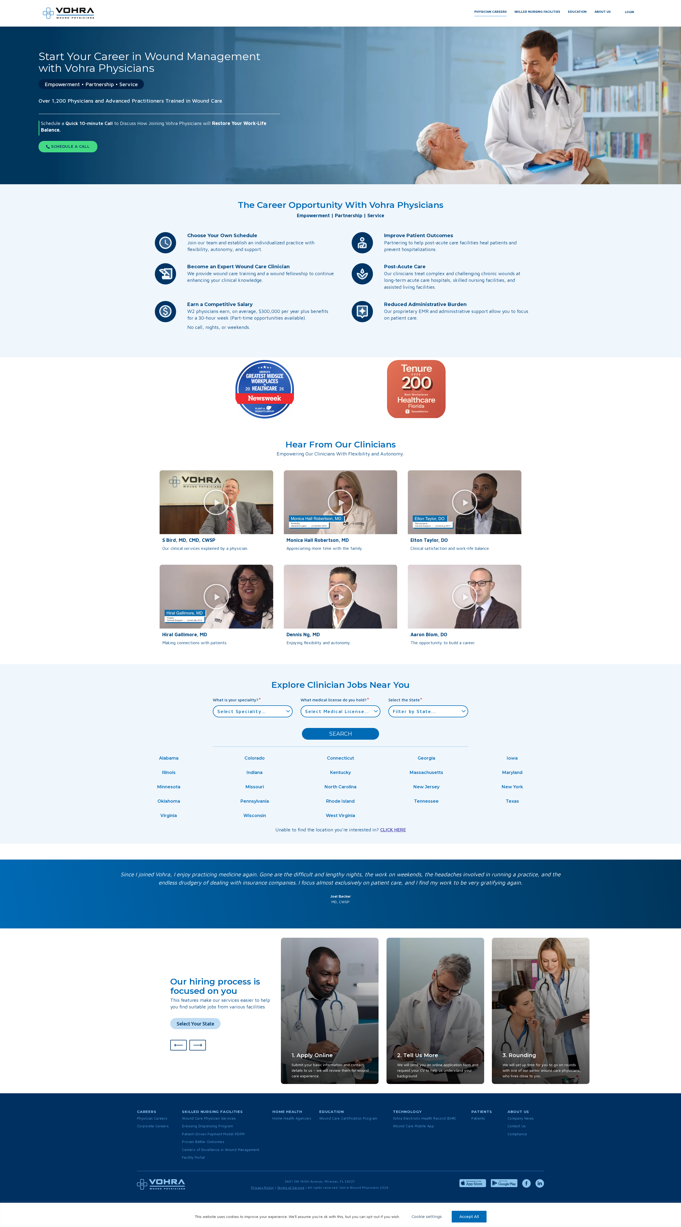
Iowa (512, 758)
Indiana (255, 772)
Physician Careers (490, 12)
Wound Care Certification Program (348, 1118)
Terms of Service (291, 1188)
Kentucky (340, 772)
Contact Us (517, 1126)
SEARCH (340, 734)
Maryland (512, 772)
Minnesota (168, 786)
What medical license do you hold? (335, 699)
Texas (512, 801)
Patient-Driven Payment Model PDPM (213, 1134)
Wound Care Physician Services (209, 1118)
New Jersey (426, 786)
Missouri (255, 786)
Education (577, 12)
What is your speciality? (237, 699)
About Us (603, 12)
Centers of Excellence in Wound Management (220, 1150)
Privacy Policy (262, 1188)
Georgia (426, 758)
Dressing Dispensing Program (207, 1126)
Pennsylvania (254, 801)
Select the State (405, 699)
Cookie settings (427, 1216)
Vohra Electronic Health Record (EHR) (424, 1118)
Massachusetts (426, 772)
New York (512, 786)
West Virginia (340, 815)
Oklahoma (168, 801)
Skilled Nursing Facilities (537, 12)
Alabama (168, 758)
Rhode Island (340, 801)
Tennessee (426, 801)
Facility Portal (193, 1157)
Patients (478, 1118)
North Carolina (340, 786)
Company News (521, 1118)
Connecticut (340, 758)
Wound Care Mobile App (413, 1126)
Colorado (254, 758)
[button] (216, 502)
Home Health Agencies (291, 1118)
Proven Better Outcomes (203, 1142)
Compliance (517, 1134)
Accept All (469, 1216)
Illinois (169, 772)
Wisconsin (254, 815)
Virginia (168, 815)
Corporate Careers (153, 1126)
